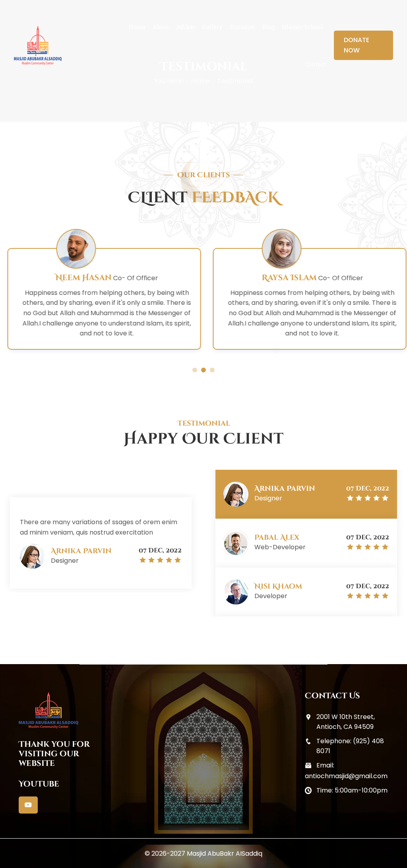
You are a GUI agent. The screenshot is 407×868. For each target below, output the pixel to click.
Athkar (185, 27)
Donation (242, 27)
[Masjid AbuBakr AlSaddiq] (38, 45)
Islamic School (302, 27)
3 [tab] (212, 370)
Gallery (212, 27)
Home (137, 27)
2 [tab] (203, 370)
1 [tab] (194, 370)
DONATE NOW (356, 45)
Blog (268, 27)
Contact (315, 64)
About (161, 27)
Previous (214, 554)
